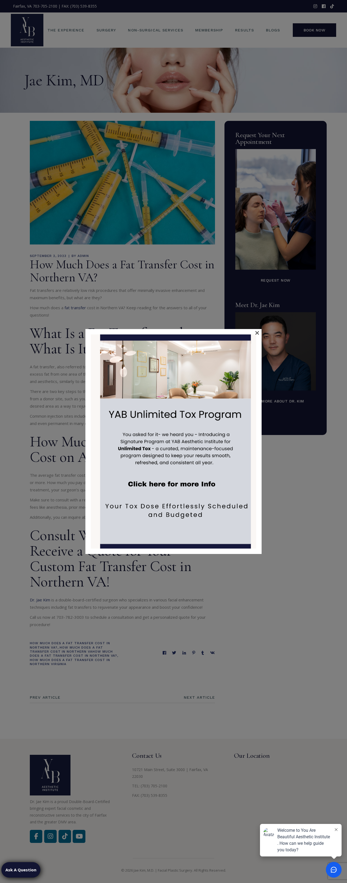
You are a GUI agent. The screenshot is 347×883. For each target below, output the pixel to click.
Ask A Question (20, 869)
